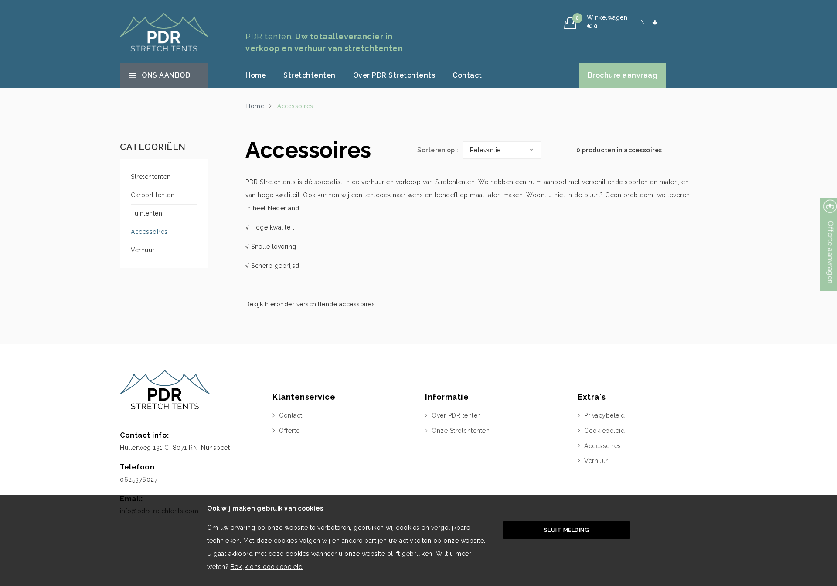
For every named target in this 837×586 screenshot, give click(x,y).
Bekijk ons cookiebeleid (267, 566)
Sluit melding (566, 530)
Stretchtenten (309, 75)
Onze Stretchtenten (461, 430)
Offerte (289, 430)
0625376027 (138, 479)
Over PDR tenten (456, 415)
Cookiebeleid (604, 430)
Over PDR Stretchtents (394, 75)
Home (255, 75)
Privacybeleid (604, 415)
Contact (467, 75)
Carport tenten (152, 195)
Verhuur (143, 250)
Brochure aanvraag (623, 75)
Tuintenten (146, 213)
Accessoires (149, 231)
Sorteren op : (438, 150)
